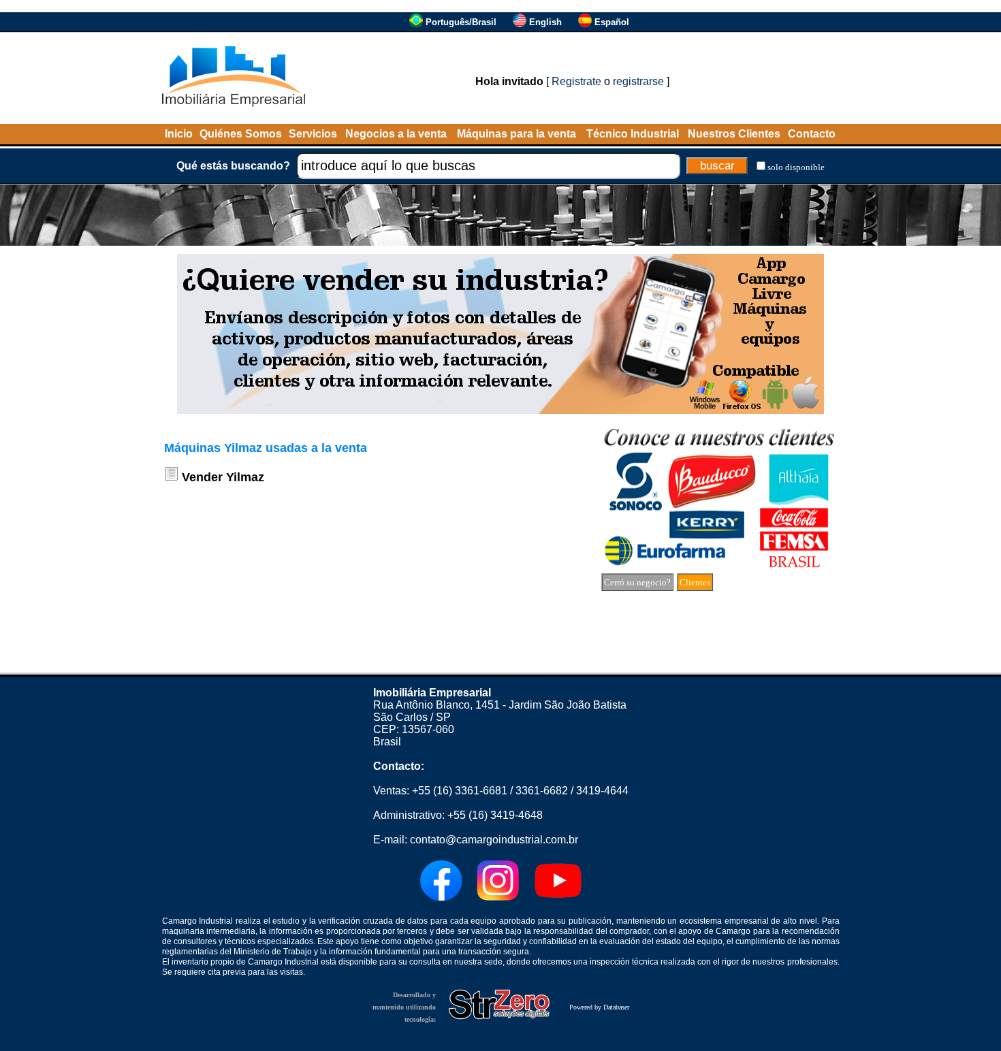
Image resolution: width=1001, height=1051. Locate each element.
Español (611, 22)
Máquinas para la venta (516, 134)
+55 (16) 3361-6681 (459, 790)
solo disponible (796, 167)
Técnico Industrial (632, 134)
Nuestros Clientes (734, 134)
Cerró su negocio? (637, 582)
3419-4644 (602, 790)
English (545, 22)
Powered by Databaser (599, 1007)
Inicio (179, 134)
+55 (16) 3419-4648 (495, 815)
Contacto (812, 134)
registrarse (638, 81)
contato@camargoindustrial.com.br (494, 839)
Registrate (576, 81)
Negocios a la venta (396, 134)
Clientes (695, 582)
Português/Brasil (461, 22)
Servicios (313, 134)
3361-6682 (541, 790)
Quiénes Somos (241, 134)
